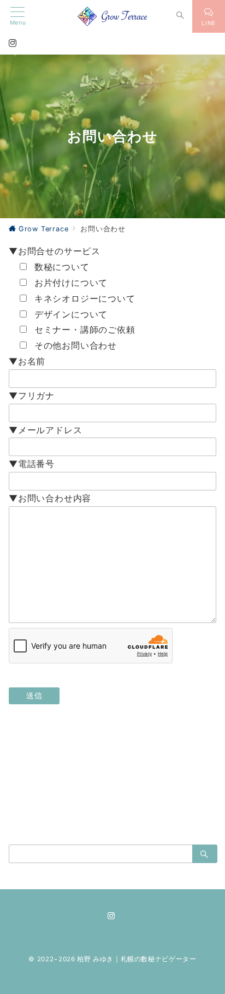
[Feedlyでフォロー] (148, 785)
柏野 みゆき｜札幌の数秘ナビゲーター (137, 959)
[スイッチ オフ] (180, 16)
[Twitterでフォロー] (94, 785)
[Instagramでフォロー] (112, 785)
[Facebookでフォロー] (76, 785)
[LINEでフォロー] (130, 785)
